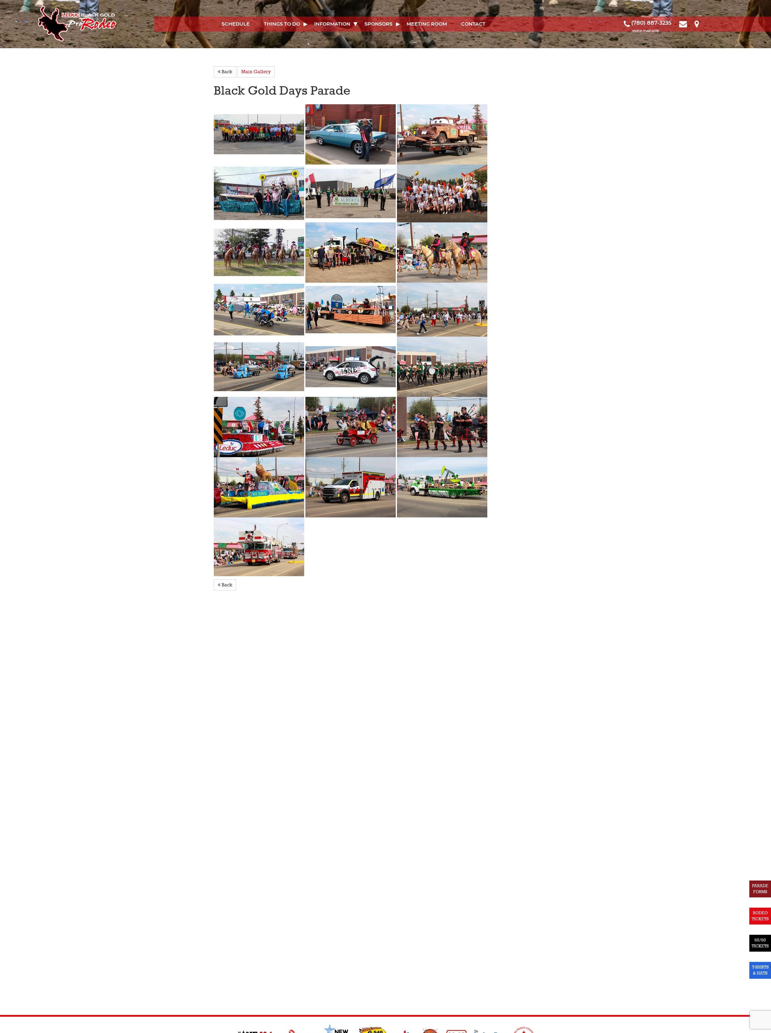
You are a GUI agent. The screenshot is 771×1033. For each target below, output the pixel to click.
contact (473, 24)
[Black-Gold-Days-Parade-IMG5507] (259, 427)
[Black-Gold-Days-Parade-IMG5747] (351, 427)
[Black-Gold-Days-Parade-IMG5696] (259, 309)
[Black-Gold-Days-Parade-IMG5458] (351, 134)
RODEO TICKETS (760, 916)
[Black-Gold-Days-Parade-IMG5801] (442, 487)
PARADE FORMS (760, 888)
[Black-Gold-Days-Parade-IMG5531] (351, 366)
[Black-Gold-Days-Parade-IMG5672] (442, 366)
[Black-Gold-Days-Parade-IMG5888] (351, 487)
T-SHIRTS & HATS (760, 970)
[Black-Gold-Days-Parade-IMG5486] (351, 193)
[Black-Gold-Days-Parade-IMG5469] (351, 252)
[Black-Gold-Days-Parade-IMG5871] (442, 427)
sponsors (378, 24)
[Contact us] (683, 23)
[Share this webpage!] (705, 23)
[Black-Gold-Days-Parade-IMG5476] (259, 252)
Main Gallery (256, 72)
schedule (236, 24)
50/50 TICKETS (760, 943)
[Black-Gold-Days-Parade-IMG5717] (259, 366)
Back (226, 72)
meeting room (427, 24)
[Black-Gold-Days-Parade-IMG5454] (259, 193)
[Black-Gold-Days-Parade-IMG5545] (442, 252)
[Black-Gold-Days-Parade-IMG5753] (259, 487)
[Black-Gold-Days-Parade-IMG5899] (259, 546)
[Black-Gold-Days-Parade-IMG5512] (351, 309)
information (332, 24)
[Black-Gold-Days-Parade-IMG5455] (442, 193)
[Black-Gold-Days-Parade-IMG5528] (442, 134)
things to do (282, 24)
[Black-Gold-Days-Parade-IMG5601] (442, 309)
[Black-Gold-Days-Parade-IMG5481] (259, 134)
